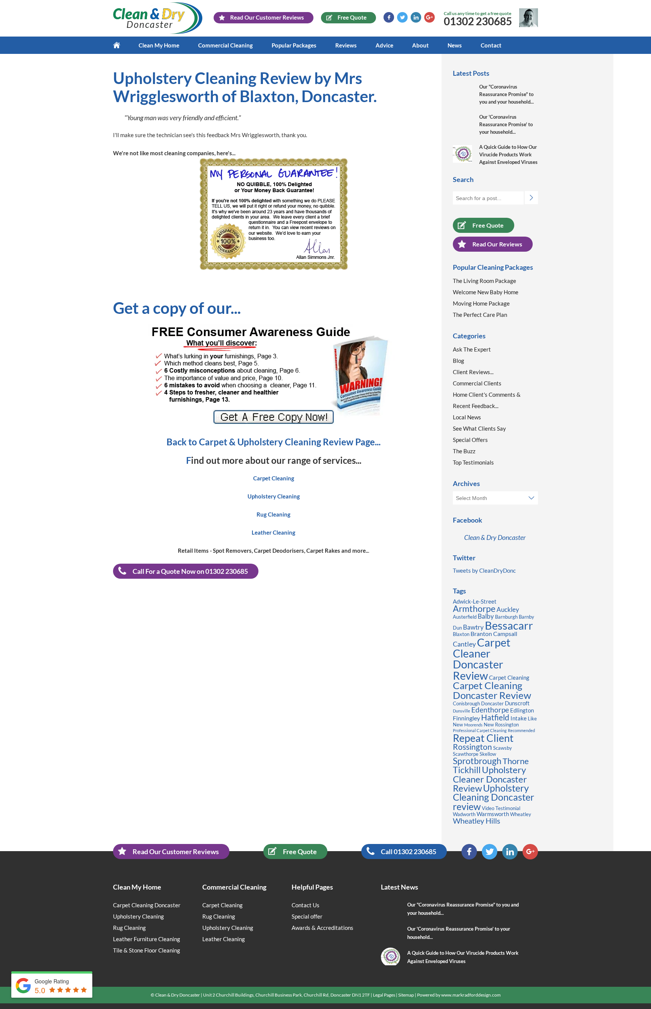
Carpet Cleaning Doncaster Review (492, 690)
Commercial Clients (477, 383)
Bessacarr (509, 625)
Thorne (516, 761)
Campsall (505, 633)
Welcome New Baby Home (485, 292)
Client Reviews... (473, 371)
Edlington (522, 710)
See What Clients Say (479, 428)
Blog (458, 360)
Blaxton (461, 634)
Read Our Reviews (497, 244)
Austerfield (465, 617)
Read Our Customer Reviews (176, 851)
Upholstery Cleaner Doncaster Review (490, 778)
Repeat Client (483, 738)
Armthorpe (474, 609)
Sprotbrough (477, 760)
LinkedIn (416, 17)
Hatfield (495, 717)
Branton (481, 633)
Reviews (346, 45)
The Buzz (464, 451)
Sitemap (406, 995)
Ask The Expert (472, 349)
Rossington (472, 747)
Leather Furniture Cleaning (146, 939)
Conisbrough (466, 703)
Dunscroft (517, 703)
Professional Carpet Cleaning (480, 730)
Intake (518, 718)
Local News (467, 417)
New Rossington (501, 725)
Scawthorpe (465, 754)
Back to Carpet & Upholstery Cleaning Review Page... (274, 441)
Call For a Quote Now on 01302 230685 (190, 571)
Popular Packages (294, 45)
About (420, 45)
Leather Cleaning (223, 939)
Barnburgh (506, 617)
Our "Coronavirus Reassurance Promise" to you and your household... (506, 94)
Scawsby (502, 748)
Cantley (464, 644)
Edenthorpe (490, 709)
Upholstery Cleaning (138, 916)
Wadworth (464, 814)
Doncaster (492, 703)
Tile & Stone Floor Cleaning (146, 950)
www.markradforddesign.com (471, 995)
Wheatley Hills (476, 820)
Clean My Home (159, 45)
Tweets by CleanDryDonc (484, 570)
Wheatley (520, 814)
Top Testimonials (473, 462)
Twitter (402, 17)
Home (121, 45)
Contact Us (305, 905)
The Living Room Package (484, 280)
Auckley (508, 609)
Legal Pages (384, 995)
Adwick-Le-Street (475, 601)
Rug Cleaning (129, 927)
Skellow (488, 754)
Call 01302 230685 (408, 851)
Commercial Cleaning (225, 45)
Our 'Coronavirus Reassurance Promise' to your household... (506, 124)
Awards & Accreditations (322, 927)
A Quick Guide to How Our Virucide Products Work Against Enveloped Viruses (508, 154)
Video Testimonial (501, 808)
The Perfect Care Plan (480, 314)
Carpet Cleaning (509, 677)
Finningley (466, 718)
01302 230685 (478, 21)
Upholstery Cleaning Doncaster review (493, 797)
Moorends (473, 724)
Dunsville (461, 710)
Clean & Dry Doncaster (495, 537)
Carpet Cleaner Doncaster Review (481, 659)
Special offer (307, 916)
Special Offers (470, 439)
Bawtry (473, 627)
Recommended (521, 730)
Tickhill (467, 769)
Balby (486, 616)
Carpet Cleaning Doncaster (146, 905)
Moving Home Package (481, 303)
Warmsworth (493, 814)
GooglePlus (429, 17)
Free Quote (488, 225)
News (455, 45)
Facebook (389, 17)
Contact (491, 45)
